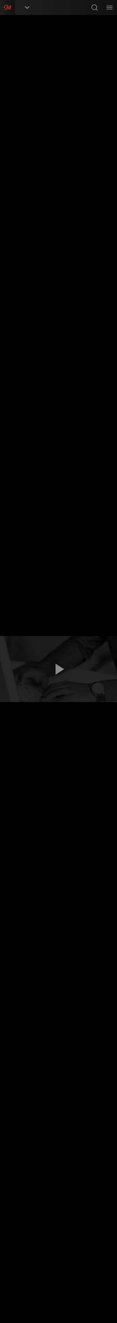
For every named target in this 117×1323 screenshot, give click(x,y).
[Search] (94, 7)
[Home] (7, 7)
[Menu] (109, 7)
